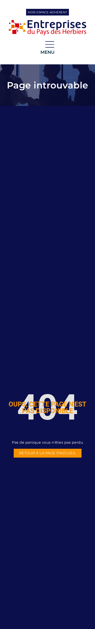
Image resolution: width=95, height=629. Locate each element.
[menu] (49, 44)
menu (47, 52)
